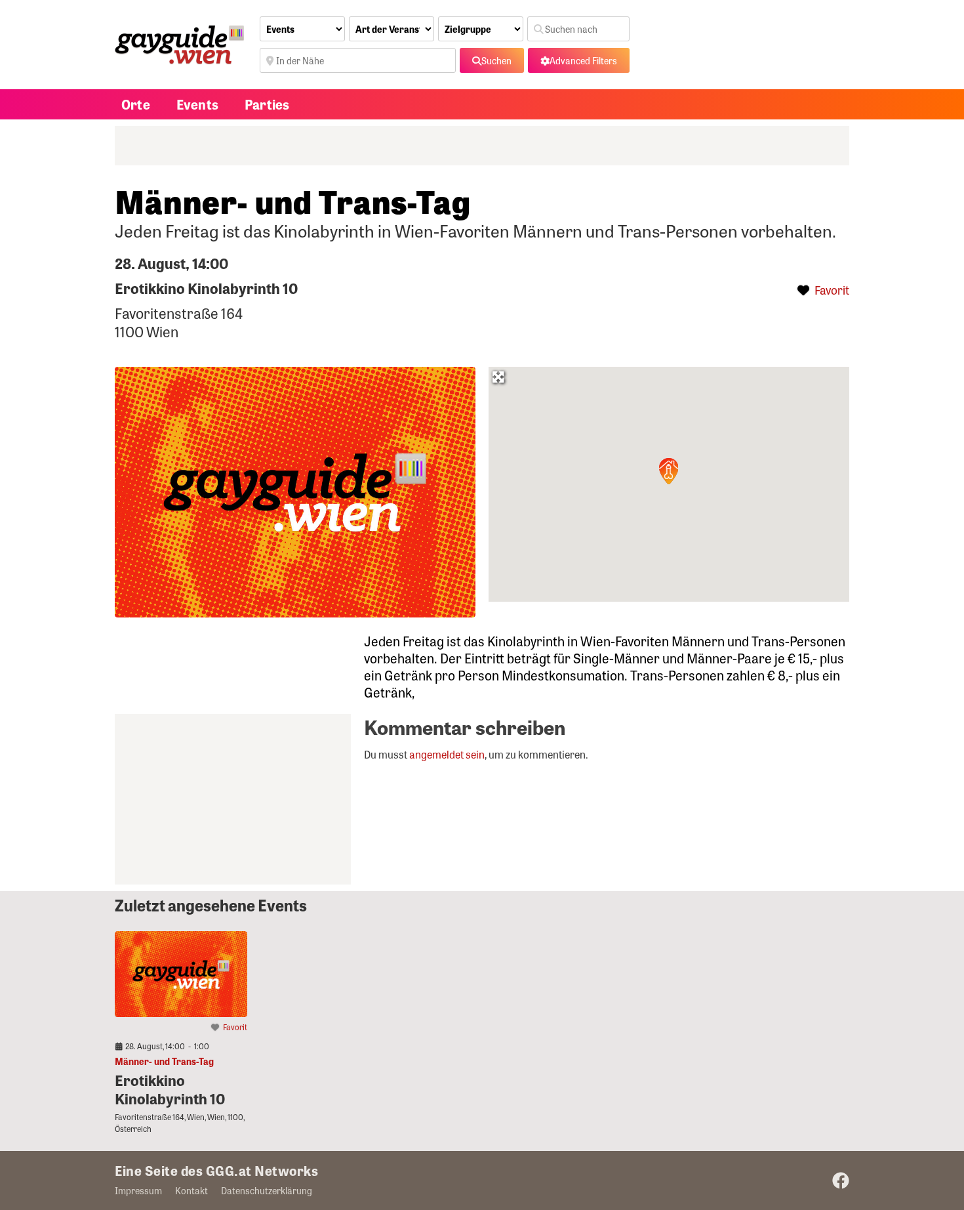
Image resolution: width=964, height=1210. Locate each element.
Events (197, 104)
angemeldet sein (447, 754)
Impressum (138, 1190)
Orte (135, 104)
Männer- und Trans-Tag (164, 1061)
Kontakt (191, 1190)
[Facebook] (840, 1180)
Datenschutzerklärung (266, 1190)
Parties (267, 104)
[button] (669, 471)
